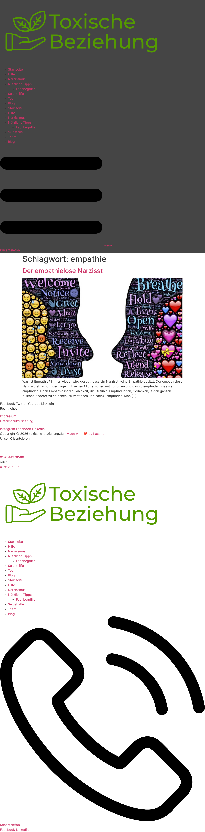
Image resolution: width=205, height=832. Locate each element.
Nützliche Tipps (20, 84)
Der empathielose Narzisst (62, 271)
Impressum (8, 416)
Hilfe (11, 74)
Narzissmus (16, 79)
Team (12, 98)
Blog (11, 103)
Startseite (15, 69)
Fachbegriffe (25, 89)
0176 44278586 (12, 457)
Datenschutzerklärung (16, 421)
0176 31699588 (12, 467)
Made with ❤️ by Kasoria (86, 434)
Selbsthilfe (16, 94)
